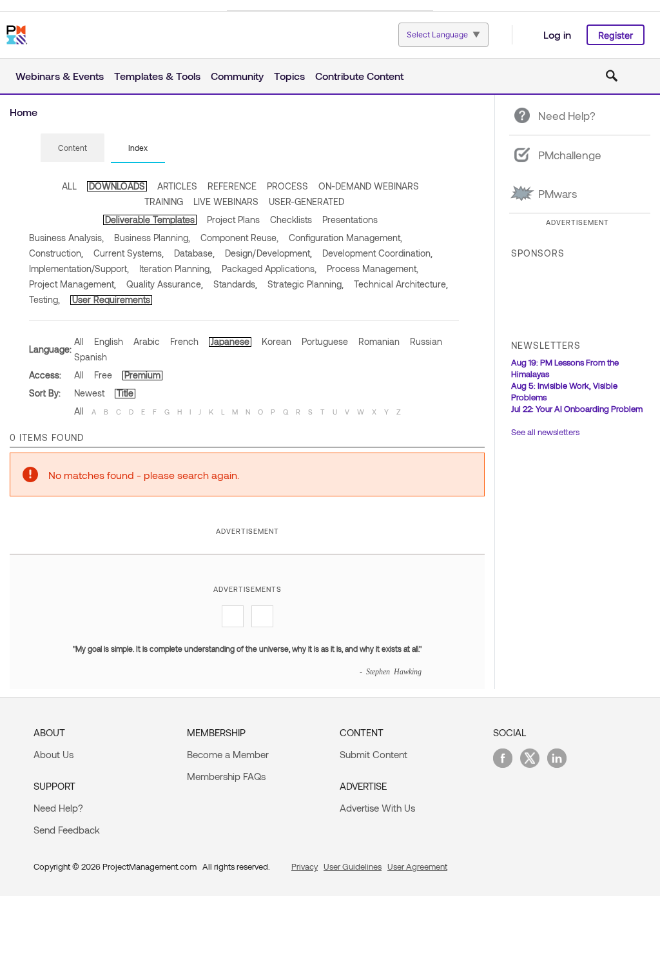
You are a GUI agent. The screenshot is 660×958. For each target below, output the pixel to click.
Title (125, 392)
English (108, 341)
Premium (142, 374)
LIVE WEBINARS (225, 201)
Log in (557, 34)
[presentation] (72, 147)
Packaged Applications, (269, 268)
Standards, (235, 284)
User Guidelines (353, 866)
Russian (426, 341)
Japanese (230, 341)
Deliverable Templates (150, 219)
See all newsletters (545, 432)
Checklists (291, 219)
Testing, (44, 299)
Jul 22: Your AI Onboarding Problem (577, 409)
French (184, 341)
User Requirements (111, 299)
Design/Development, (268, 253)
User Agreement (417, 866)
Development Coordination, (377, 253)
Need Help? (58, 808)
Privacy (304, 866)
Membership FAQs (226, 776)
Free (103, 374)
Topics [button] (289, 76)
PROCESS (287, 186)
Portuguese (325, 341)
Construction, (56, 253)
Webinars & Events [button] (59, 76)
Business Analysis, (66, 237)
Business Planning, (152, 237)
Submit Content (373, 754)
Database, (194, 253)
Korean (276, 341)
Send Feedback (67, 830)
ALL (69, 186)
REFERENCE (232, 186)
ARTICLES (177, 186)
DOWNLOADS (117, 186)
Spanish (90, 356)
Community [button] (237, 76)
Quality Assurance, (164, 284)
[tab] (72, 148)
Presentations (350, 219)
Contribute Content (359, 76)
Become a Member (228, 754)
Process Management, (372, 268)
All (79, 341)
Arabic (146, 341)
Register (615, 35)
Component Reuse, (239, 237)
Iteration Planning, (175, 268)
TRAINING (163, 201)
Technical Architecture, (401, 284)
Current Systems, (128, 253)
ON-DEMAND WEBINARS (368, 186)
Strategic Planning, (305, 284)
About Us (53, 754)
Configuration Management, (345, 237)
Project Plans (233, 219)
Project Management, (72, 284)
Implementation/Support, (79, 268)
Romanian (379, 341)
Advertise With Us (377, 808)
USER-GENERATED (306, 201)
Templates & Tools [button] (157, 76)
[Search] (611, 76)
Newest (89, 392)
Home (23, 112)
